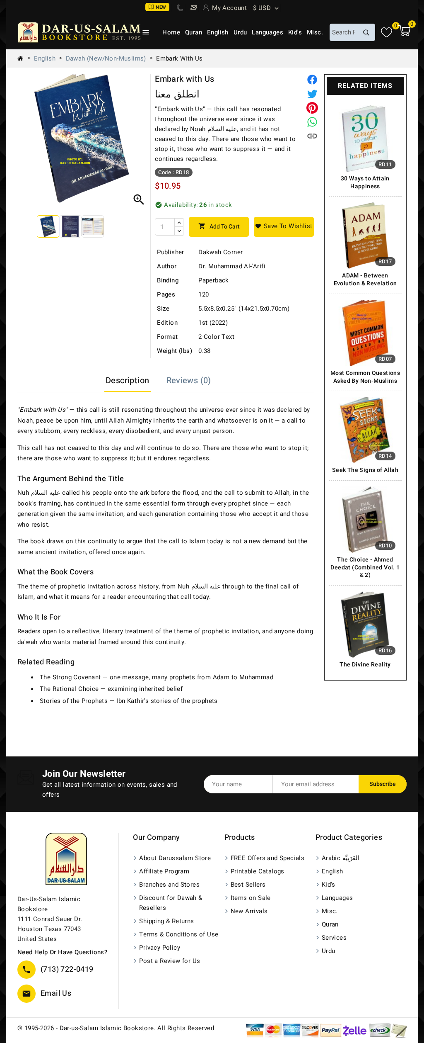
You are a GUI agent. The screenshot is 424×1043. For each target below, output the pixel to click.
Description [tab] (127, 380)
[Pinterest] (312, 108)
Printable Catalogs (257, 871)
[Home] (23, 58)
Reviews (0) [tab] (188, 380)
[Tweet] (312, 94)
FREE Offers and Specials (268, 858)
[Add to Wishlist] (284, 227)
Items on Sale (251, 897)
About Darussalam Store (175, 858)
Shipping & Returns (166, 921)
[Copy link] (312, 136)
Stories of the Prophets (74, 700)
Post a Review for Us (169, 960)
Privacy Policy (159, 947)
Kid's (295, 32)
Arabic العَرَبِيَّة (340, 858)
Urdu (240, 32)
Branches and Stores (169, 884)
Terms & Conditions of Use (178, 934)
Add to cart (219, 226)
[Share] (312, 79)
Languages (267, 32)
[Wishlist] (386, 32)
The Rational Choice (69, 688)
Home (171, 32)
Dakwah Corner (220, 252)
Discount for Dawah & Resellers (170, 902)
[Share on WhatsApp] (312, 122)
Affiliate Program (164, 871)
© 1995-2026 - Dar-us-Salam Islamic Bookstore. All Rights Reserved (115, 1028)
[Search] (366, 32)
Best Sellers (248, 884)
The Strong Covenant (70, 677)
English (218, 32)
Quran (193, 32)
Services (334, 937)
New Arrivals (249, 911)
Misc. (315, 32)
